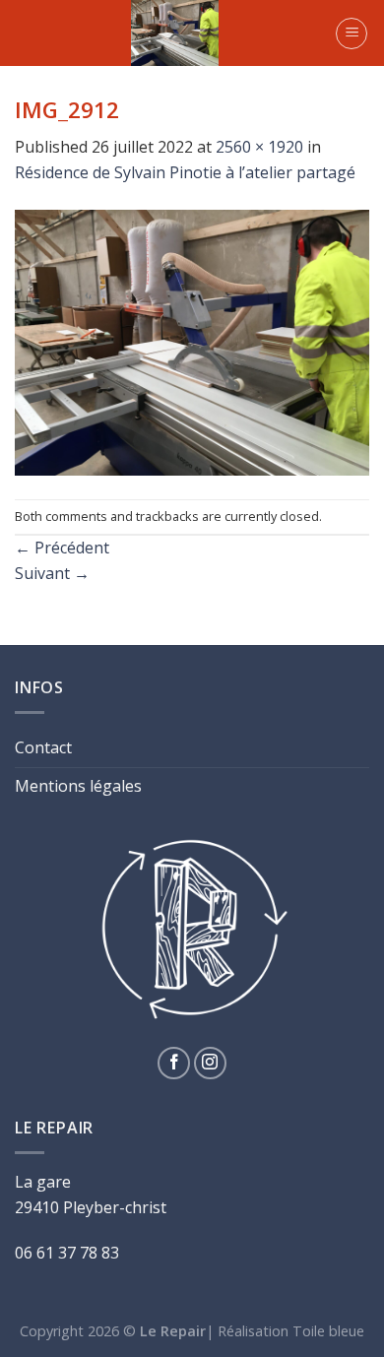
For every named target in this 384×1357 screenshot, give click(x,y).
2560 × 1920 (259, 147)
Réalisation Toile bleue (291, 1331)
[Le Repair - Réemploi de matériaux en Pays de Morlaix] (174, 33)
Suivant (52, 573)
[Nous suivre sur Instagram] (210, 1063)
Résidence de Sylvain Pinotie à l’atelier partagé (185, 172)
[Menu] (351, 33)
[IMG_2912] (192, 341)
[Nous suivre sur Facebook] (174, 1063)
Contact (43, 747)
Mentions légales (78, 786)
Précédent (62, 547)
